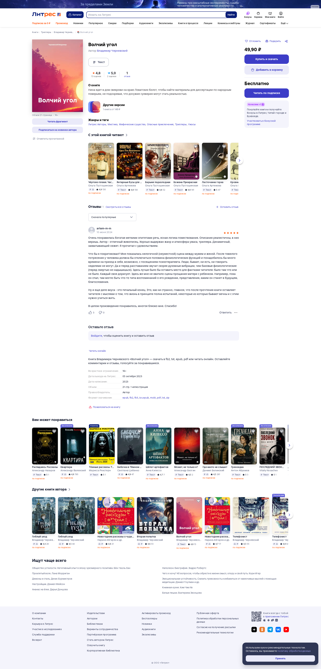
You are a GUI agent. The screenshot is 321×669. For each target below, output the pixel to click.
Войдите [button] (96, 336)
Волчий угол (183, 536)
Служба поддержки (43, 634)
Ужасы (192, 124)
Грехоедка (237, 467)
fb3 (136, 397)
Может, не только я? (186, 467)
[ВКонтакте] (278, 629)
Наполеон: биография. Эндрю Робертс (184, 568)
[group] (163, 230)
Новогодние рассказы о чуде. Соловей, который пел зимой (115, 536)
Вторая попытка (146, 536)
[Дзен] (254, 629)
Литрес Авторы (97, 124)
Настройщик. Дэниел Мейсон (48, 584)
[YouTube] (286, 629)
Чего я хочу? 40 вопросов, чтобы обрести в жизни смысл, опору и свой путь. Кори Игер (211, 573)
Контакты (37, 618)
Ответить (225, 312)
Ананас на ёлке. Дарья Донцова (50, 589)
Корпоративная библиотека (103, 650)
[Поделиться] (287, 41)
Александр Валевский (73, 470)
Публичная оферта (208, 613)
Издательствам (96, 613)
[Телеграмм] (270, 629)
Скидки (112, 23)
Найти (231, 14)
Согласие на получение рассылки (216, 627)
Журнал (249, 23)
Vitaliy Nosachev (268, 470)
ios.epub (144, 397)
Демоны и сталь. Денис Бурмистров (52, 578)
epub (125, 397)
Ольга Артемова (126, 185)
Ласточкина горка (212, 182)
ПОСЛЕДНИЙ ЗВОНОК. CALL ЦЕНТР (272, 467)
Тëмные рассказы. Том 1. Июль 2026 (102, 467)
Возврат (37, 639)
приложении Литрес (277, 616)
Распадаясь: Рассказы (45, 467)
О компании (39, 613)
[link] (159, 229)
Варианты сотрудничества (102, 629)
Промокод (62, 23)
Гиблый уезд (39, 536)
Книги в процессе (188, 23)
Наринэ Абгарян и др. (110, 539)
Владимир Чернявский (43, 539)
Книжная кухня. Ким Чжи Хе (177, 587)
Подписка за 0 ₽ (41, 23)
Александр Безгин (184, 470)
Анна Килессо (154, 470)
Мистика (113, 124)
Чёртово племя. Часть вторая (101, 182)
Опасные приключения (160, 124)
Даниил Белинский (213, 470)
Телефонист (240, 536)
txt (163, 397)
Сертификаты (268, 23)
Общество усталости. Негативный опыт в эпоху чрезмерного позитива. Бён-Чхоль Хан (81, 568)
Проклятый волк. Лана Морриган (51, 573)
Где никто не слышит (215, 467)
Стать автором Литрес (100, 639)
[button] (57, 121)
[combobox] (156, 15)
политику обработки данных (294, 650)
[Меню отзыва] (235, 312)
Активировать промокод (156, 613)
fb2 (131, 397)
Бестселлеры (149, 618)
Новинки (78, 23)
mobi (153, 397)
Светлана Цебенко (128, 470)
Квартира (66, 467)
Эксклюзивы (166, 23)
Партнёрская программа (101, 634)
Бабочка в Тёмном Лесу (130, 467)
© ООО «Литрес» (160, 663)
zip (168, 397)
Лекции (208, 23)
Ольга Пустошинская (100, 185)
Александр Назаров (43, 470)
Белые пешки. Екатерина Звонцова (182, 592)
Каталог (77, 14)
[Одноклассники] (262, 629)
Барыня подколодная (158, 182)
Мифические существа (132, 124)
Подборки (128, 23)
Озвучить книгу (96, 645)
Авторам (92, 618)
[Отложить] (110, 146)
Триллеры (181, 124)
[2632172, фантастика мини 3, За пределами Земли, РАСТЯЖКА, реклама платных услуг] (160, 4)
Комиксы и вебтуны (229, 23)
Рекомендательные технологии (215, 632)
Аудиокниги (146, 23)
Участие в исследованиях (47, 629)
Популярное (96, 23)
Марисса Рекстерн (100, 470)
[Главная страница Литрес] (46, 14)
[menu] (112, 217)
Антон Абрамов (240, 470)
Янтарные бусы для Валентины (129, 182)
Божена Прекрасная (185, 182)
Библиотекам (95, 623)
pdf (159, 397)
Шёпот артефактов (157, 467)
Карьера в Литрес (42, 623)
